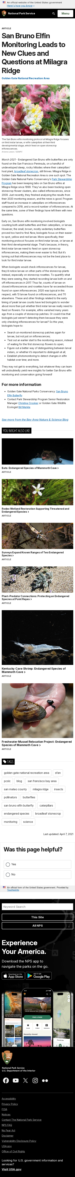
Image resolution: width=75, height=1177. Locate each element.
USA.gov (7, 1146)
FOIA (4, 1109)
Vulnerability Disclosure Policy (19, 1140)
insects (58, 789)
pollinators (10, 797)
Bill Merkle (24, 407)
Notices (6, 1114)
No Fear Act (8, 1130)
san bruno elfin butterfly (19, 805)
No (13, 874)
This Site (37, 917)
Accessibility (9, 1098)
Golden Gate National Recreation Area (26, 78)
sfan (58, 773)
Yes (13, 864)
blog (19, 781)
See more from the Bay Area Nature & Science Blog (35, 419)
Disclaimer (7, 1135)
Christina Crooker (28, 403)
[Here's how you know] (37, 4)
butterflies (29, 797)
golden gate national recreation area (26, 773)
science (28, 821)
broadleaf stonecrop (26, 171)
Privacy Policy (10, 1104)
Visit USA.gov (11, 1169)
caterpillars (46, 805)
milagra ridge (40, 789)
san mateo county (15, 789)
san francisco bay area (42, 781)
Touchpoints (13, 889)
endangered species (16, 813)
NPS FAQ (7, 1125)
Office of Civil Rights (13, 1151)
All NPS (37, 925)
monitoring (10, 821)
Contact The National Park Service (22, 1119)
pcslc (7, 781)
